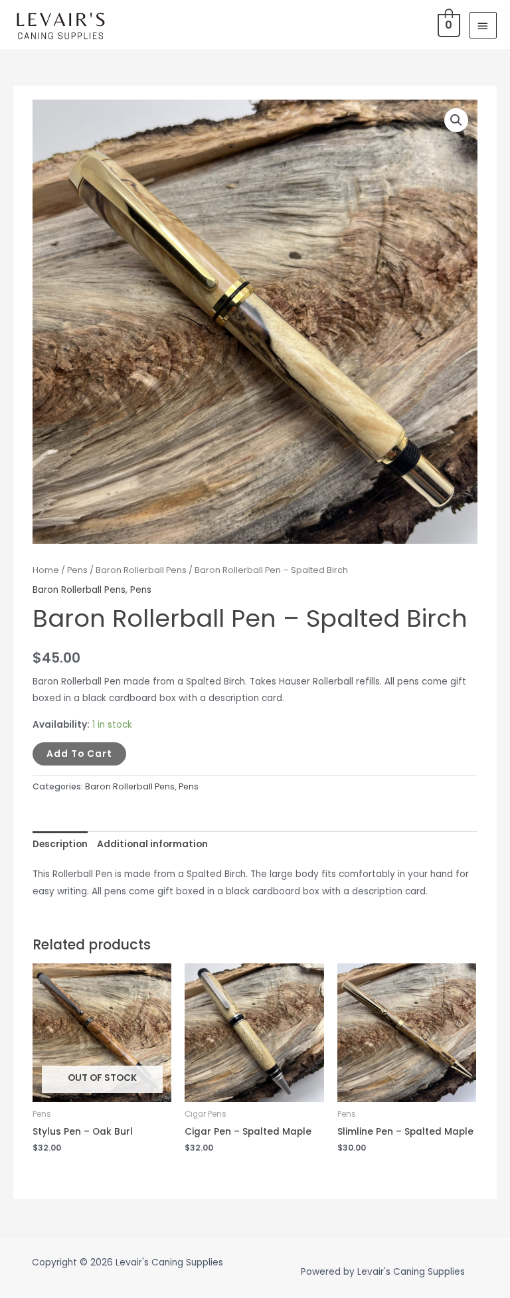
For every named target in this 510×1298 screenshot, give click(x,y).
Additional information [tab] (152, 844)
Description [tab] (60, 844)
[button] (456, 120)
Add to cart (79, 754)
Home (46, 570)
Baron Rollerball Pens (141, 570)
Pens (77, 570)
